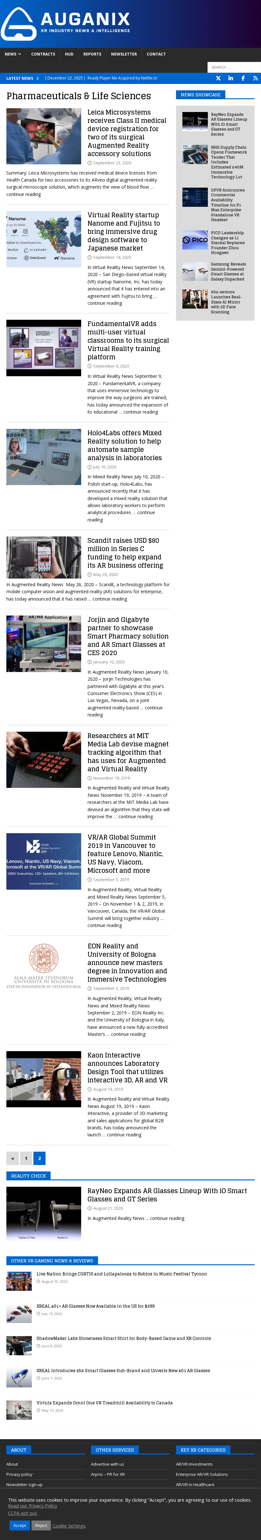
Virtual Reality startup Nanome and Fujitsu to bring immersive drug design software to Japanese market (124, 231)
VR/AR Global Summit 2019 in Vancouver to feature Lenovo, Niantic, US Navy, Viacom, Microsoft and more (125, 854)
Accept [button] (19, 1525)
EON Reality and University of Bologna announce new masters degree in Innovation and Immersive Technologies (127, 962)
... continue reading (165, 1218)
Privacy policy (19, 1474)
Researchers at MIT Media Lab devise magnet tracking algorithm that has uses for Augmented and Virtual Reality (128, 752)
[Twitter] (218, 78)
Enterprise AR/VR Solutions (202, 1474)
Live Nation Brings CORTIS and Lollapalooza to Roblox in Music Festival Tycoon (122, 1274)
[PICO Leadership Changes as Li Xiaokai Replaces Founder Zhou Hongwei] (195, 240)
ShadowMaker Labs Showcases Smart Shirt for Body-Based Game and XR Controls (124, 1338)
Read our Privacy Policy (32, 1505)
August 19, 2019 (108, 1089)
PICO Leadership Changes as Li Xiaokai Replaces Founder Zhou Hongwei (228, 242)
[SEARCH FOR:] (234, 67)
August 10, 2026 (54, 1281)
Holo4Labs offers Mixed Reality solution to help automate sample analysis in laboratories (125, 445)
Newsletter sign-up (24, 1484)
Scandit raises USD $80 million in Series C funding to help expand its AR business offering (125, 553)
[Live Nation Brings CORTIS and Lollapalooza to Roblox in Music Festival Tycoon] (19, 1281)
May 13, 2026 (52, 1410)
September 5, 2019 (111, 879)
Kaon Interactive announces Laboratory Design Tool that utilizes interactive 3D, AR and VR (128, 1068)
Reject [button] (41, 1525)
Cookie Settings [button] (69, 1526)
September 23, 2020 (112, 163)
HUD (69, 54)
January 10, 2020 (108, 662)
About (12, 1464)
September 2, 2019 (111, 988)
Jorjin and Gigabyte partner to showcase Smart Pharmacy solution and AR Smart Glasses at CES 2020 (128, 636)
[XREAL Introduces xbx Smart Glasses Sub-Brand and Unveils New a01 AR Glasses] (19, 1377)
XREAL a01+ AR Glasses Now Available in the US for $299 (96, 1306)
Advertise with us (107, 1464)
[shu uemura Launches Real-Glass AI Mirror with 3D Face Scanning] (195, 299)
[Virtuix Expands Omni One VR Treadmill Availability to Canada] (19, 1410)
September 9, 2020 (111, 366)
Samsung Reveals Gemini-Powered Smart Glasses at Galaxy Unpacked (228, 271)
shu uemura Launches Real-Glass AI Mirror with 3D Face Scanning (226, 301)
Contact (156, 54)
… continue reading (138, 412)
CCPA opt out (22, 1513)
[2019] (43, 760)
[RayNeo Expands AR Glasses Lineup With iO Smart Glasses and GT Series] (195, 121)
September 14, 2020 (112, 257)
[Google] (255, 78)
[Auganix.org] (130, 44)
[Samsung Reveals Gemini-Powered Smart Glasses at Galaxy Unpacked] (195, 271)
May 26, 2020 (105, 574)
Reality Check (28, 1176)
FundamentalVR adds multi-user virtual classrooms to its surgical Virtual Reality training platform (128, 340)
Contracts (43, 54)
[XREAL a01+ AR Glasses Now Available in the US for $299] (19, 1313)
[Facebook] (243, 78)
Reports (92, 54)
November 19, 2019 (111, 778)
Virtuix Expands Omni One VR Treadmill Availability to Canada (105, 1403)
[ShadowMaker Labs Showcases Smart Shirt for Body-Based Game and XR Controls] (19, 1345)
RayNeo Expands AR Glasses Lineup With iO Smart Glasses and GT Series (229, 124)
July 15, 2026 (52, 1313)
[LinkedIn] (230, 78)
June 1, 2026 (52, 1378)
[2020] (43, 136)
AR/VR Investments (194, 1464)
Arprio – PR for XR (108, 1474)
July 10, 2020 (104, 467)
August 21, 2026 (108, 1208)
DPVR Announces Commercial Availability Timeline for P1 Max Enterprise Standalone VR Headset (228, 205)
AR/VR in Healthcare (195, 1484)
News (10, 54)
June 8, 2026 (52, 1345)
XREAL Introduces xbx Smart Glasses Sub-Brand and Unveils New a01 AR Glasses (123, 1370)
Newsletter (124, 54)
